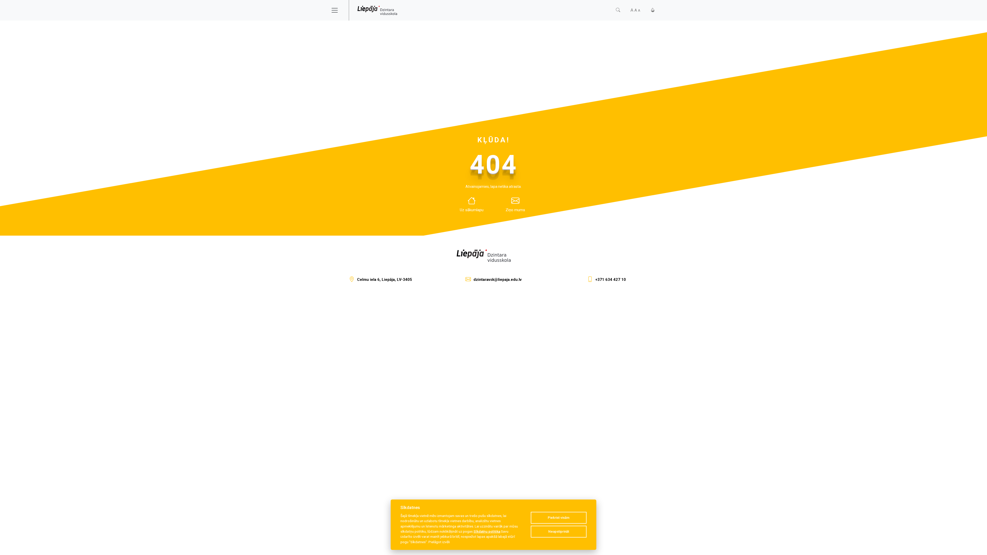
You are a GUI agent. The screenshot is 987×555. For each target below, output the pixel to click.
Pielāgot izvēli (439, 542)
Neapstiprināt (558, 531)
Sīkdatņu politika (486, 531)
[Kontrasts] (653, 10)
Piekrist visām (558, 518)
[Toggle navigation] (338, 10)
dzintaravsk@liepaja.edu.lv (497, 279)
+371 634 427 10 (610, 279)
